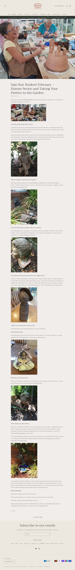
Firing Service (34, 543)
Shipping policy (47, 566)
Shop (21, 543)
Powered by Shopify (17, 566)
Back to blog (38, 517)
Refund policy (25, 566)
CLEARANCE (42, 543)
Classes (17, 543)
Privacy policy (32, 566)
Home (12, 543)
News (47, 543)
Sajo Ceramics (10, 566)
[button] (5, 6)
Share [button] (13, 510)
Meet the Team (54, 543)
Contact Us (61, 543)
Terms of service (39, 566)
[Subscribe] (49, 534)
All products (27, 543)
